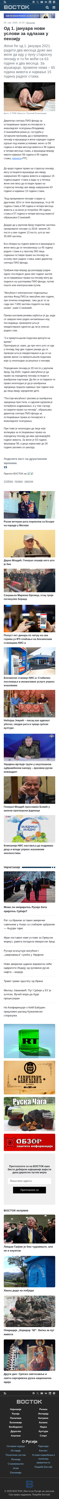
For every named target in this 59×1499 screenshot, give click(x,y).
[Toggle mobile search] (47, 7)
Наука (43, 1427)
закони (28, 481)
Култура (43, 1431)
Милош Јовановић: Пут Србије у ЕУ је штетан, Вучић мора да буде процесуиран (27, 994)
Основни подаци (16, 1446)
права (18, 481)
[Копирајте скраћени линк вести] (29, 467)
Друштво (30, 22)
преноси (17, 158)
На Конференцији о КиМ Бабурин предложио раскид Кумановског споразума (24, 1011)
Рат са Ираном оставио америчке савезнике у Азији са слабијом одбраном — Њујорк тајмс (29, 924)
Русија (15, 1413)
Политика (15, 1418)
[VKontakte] (46, 2)
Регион (43, 1409)
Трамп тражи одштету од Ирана (23, 981)
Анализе (16, 1435)
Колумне (43, 1418)
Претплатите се (29, 1190)
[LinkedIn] (50, 2)
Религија (15, 1459)
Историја (15, 1450)
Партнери (43, 1446)
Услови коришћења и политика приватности (43, 1459)
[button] (54, 7)
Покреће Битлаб (43, 1467)
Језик (16, 1468)
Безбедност (15, 1427)
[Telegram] (54, 2)
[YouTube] (42, 2)
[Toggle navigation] (53, 7)
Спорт (43, 1435)
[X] (38, 2)
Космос (43, 1422)
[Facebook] (33, 2)
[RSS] (5, 2)
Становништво (16, 1463)
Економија (16, 1422)
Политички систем (16, 1455)
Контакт (43, 1450)
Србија (8, 481)
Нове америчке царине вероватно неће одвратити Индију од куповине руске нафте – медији (28, 968)
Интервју (43, 1413)
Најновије (15, 1409)
